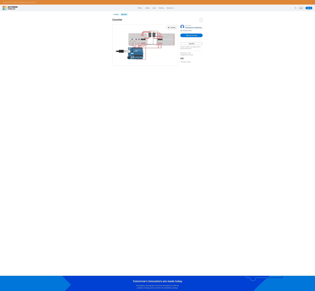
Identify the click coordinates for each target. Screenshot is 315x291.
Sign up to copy (191, 35)
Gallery (116, 14)
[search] (295, 8)
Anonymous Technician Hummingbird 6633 (200, 28)
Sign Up (309, 8)
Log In (301, 8)
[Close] (313, 2)
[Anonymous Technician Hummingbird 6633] (182, 27)
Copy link (191, 43)
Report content (187, 62)
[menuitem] (140, 8)
